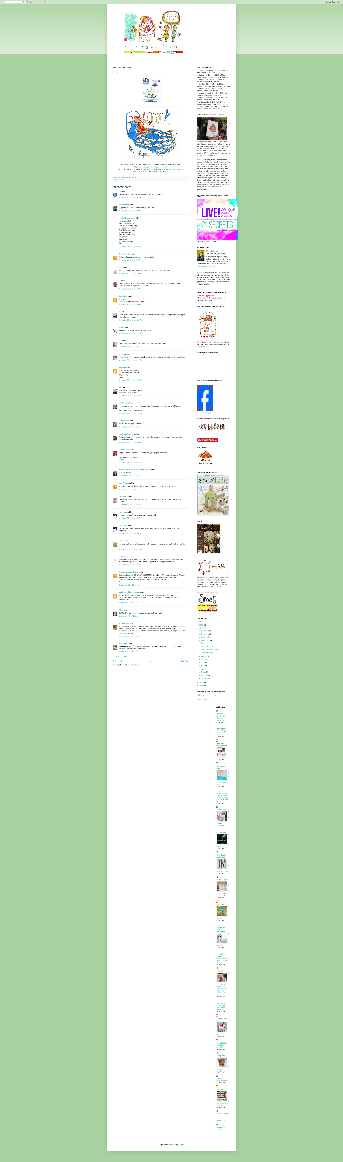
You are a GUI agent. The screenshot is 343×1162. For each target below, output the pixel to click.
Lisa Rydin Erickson (126, 434)
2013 (201, 622)
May (203, 666)
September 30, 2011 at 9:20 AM (130, 534)
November (205, 634)
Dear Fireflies (124, 483)
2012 (201, 625)
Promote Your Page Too (204, 413)
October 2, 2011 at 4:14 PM (128, 603)
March (203, 672)
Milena (121, 610)
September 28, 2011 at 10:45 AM (130, 463)
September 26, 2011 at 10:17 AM (130, 320)
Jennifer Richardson (126, 218)
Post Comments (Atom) (130, 665)
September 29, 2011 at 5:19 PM (130, 505)
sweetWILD (221, 1078)
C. (119, 312)
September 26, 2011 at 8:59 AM (130, 304)
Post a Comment (122, 656)
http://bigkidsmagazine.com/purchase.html (150, 167)
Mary (120, 387)
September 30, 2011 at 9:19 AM (130, 518)
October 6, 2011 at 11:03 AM (129, 616)
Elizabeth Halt (124, 421)
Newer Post (117, 661)
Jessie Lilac (221, 810)
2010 (201, 682)
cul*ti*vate (220, 1089)
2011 (201, 628)
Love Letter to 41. (222, 1080)
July (203, 660)
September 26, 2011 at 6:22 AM (130, 247)
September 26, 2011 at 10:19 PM (130, 360)
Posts (202, 695)
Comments (204, 700)
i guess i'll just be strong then (211, 649)
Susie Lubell (221, 1043)
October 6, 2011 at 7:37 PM (128, 636)
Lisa (120, 281)
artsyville (220, 904)
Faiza (121, 267)
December (205, 631)
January (204, 678)
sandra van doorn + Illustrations (221, 929)
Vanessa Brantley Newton (128, 572)
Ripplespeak (221, 729)
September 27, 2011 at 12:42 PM (130, 413)
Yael (120, 191)
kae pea (122, 354)
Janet (121, 341)
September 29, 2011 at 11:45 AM (130, 476)
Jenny (121, 556)
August (204, 656)
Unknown (122, 367)
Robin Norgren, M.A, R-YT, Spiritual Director (135, 470)
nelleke (121, 327)
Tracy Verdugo (124, 205)
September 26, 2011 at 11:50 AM (130, 333)
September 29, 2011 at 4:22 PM (130, 489)
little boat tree (222, 1121)
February (204, 675)
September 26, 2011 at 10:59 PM (130, 380)
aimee (121, 541)
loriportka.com (222, 793)
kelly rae (220, 971)
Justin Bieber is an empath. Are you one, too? (222, 960)
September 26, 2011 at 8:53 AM (130, 289)
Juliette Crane (124, 450)
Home (151, 661)
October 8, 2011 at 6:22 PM (128, 652)
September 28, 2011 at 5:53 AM (130, 442)
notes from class (207, 652)
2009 (201, 685)
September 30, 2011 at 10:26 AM (130, 549)
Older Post (184, 661)
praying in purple (207, 646)
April (203, 669)
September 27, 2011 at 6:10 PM (130, 427)
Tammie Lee (123, 403)
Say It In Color (124, 623)
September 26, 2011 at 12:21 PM (130, 347)
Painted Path (221, 832)
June (203, 663)
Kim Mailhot (123, 296)
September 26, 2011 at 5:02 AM (130, 197)
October (204, 637)
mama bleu (123, 512)
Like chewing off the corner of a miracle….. (222, 733)
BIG (202, 643)
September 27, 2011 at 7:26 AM (130, 396)
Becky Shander (124, 254)
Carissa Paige (222, 880)
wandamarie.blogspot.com (129, 592)
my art (121, 180)
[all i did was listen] (205, 411)
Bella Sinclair (124, 643)
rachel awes (213, 251)
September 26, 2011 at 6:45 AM (130, 260)
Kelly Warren (123, 496)
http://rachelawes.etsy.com (172, 169)
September (205, 640)
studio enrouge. (222, 1114)
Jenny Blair (221, 1056)
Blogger (181, 1145)
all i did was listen (202, 384)
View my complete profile (206, 267)
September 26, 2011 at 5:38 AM (130, 211)
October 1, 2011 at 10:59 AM (129, 585)
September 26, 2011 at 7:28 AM (130, 273)
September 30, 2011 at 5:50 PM (130, 565)
